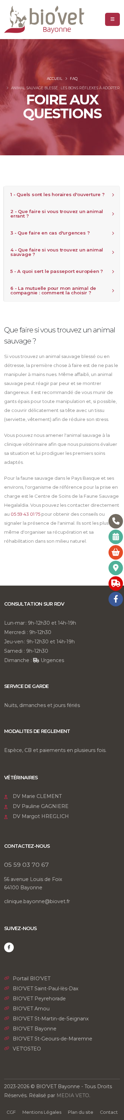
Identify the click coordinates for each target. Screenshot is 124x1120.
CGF (11, 1112)
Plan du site (80, 1112)
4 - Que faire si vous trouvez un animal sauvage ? (56, 252)
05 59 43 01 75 (25, 514)
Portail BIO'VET (31, 978)
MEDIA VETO (72, 1095)
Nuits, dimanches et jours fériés (42, 705)
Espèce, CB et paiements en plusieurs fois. (55, 750)
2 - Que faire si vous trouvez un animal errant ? (56, 214)
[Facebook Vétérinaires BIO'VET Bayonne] (9, 947)
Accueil (54, 78)
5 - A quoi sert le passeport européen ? (56, 271)
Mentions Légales (41, 1112)
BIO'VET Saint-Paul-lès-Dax (46, 988)
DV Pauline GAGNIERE (41, 806)
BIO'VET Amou (31, 1009)
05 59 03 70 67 (26, 864)
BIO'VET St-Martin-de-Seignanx (51, 1019)
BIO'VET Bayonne (34, 1029)
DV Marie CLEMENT (37, 796)
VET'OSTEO (27, 1049)
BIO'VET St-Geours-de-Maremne (52, 1039)
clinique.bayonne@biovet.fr (37, 901)
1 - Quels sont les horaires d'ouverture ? (57, 194)
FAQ (74, 78)
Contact (109, 1112)
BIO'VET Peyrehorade (39, 998)
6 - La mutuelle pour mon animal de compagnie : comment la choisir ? (53, 290)
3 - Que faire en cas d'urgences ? (50, 233)
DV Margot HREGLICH (41, 816)
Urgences (51, 660)
